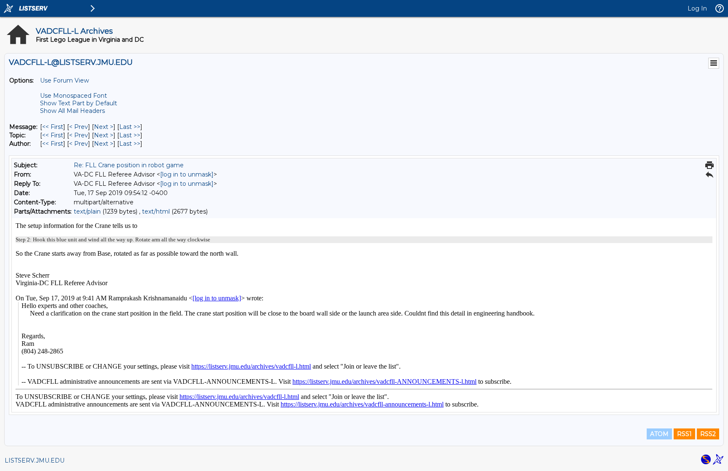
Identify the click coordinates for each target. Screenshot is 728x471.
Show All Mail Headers (72, 111)
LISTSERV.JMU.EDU (34, 460)
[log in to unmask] (187, 174)
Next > (103, 127)
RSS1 (684, 434)
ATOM (659, 434)
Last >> (129, 127)
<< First (52, 127)
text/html (156, 211)
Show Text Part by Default (78, 103)
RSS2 (708, 434)
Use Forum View (64, 80)
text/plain (87, 211)
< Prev (78, 127)
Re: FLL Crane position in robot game (129, 165)
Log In (697, 8)
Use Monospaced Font (73, 95)
